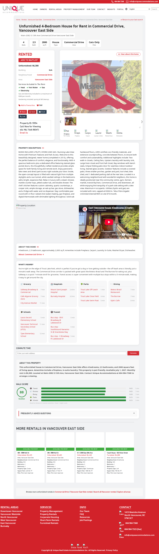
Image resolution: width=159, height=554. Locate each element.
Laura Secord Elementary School (28, 318)
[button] (65, 86)
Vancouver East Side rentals (81, 492)
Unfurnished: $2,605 (54, 455)
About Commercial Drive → (31, 254)
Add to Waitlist (29, 60)
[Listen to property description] (43, 148)
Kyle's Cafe (115, 300)
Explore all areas (123, 492)
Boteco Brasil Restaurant (116, 290)
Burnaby (4, 526)
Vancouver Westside (10, 514)
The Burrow (115, 296)
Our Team (91, 9)
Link (23, 116)
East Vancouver (8, 523)
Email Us (24, 133)
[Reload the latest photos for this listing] (139, 127)
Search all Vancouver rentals (105, 492)
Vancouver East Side (35, 19)
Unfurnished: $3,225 (25, 455)
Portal (120, 9)
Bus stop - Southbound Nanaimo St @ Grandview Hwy (60, 329)
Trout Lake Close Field (90, 296)
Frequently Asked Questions (78, 413)
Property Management (74, 9)
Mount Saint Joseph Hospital (59, 290)
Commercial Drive (49, 19)
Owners (43, 9)
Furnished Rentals (49, 523)
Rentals (24, 19)
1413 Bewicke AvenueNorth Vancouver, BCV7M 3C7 (135, 515)
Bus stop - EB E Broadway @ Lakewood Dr (57, 320)
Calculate (133, 353)
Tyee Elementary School (27, 334)
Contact (101, 9)
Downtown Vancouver (11, 511)
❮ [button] (61, 121)
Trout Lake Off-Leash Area (89, 290)
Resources (85, 517)
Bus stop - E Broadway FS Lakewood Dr (60, 337)
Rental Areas (55, 9)
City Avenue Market (29, 303)
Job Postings (86, 520)
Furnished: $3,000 (113, 455)
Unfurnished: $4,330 (84, 455)
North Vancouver (9, 517)
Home (35, 9)
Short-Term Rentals (49, 520)
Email (43, 112)
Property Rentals (48, 514)
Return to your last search (132, 20)
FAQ (82, 514)
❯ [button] (142, 121)
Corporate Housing (49, 517)
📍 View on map (21, 208)
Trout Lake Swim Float (90, 300)
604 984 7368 (119, 1)
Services (45, 507)
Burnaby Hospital (58, 296)
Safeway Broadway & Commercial (29, 290)
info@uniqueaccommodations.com (143, 1)
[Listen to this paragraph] (38, 247)
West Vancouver (8, 520)
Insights (111, 9)
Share (23, 112)
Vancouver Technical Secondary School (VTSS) (29, 327)
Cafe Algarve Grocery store (29, 297)
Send (33, 112)
